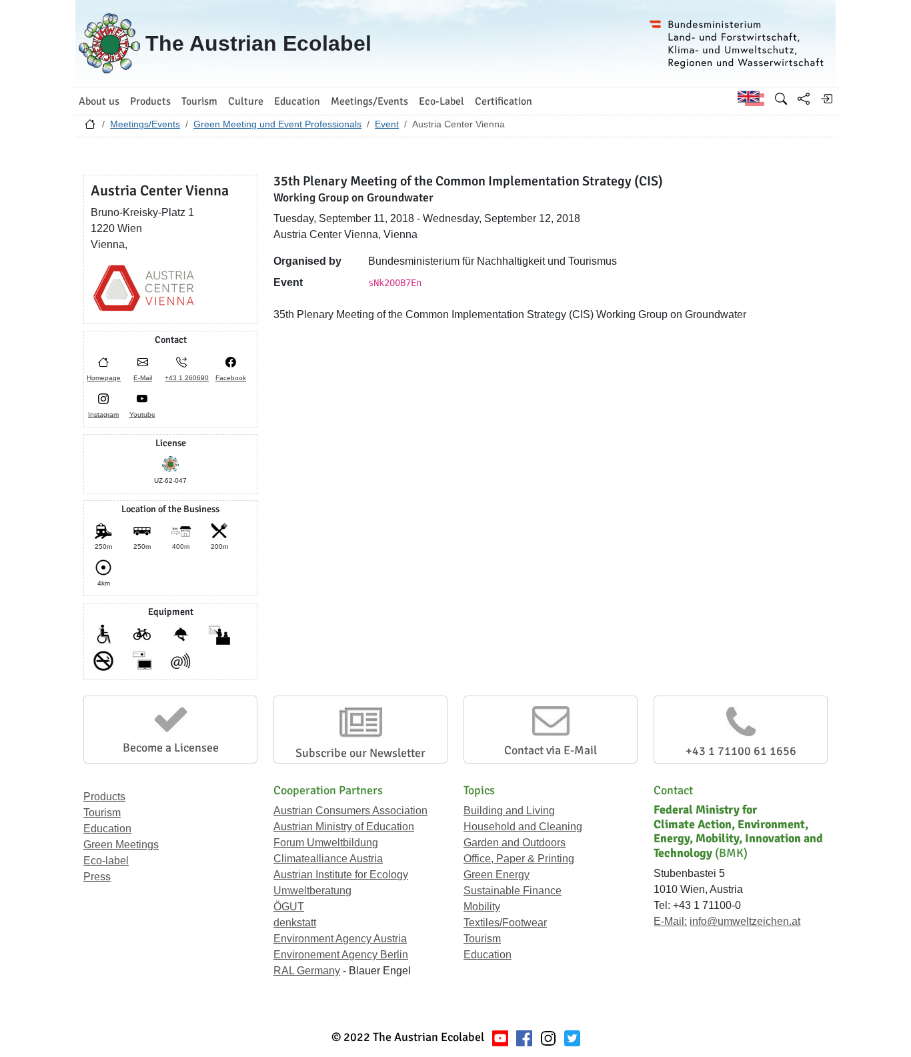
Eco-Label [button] (441, 101)
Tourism (102, 812)
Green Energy (497, 874)
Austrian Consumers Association (350, 810)
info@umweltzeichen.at (745, 921)
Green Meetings (121, 844)
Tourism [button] (199, 101)
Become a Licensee (171, 747)
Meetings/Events (145, 124)
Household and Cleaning (523, 826)
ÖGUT (288, 906)
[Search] (781, 99)
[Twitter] (572, 1037)
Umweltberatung (312, 890)
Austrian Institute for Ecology (340, 874)
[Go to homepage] (90, 127)
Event (387, 124)
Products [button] (150, 101)
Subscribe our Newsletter (360, 753)
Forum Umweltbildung (325, 842)
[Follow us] (548, 1037)
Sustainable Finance (513, 890)
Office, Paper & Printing (519, 858)
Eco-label (106, 860)
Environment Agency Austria (340, 938)
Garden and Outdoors (515, 842)
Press (97, 876)
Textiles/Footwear (505, 922)
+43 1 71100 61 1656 (741, 751)
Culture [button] (245, 101)
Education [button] (297, 101)
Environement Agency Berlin (340, 954)
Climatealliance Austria (328, 858)
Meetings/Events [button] (369, 101)
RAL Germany (306, 970)
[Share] (804, 99)
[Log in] (826, 99)
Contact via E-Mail (550, 750)
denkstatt (294, 922)
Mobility (482, 906)
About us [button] (99, 101)
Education (107, 828)
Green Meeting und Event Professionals (277, 124)
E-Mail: (670, 921)
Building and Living (509, 810)
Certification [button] (503, 101)
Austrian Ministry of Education (343, 826)
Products (104, 796)
